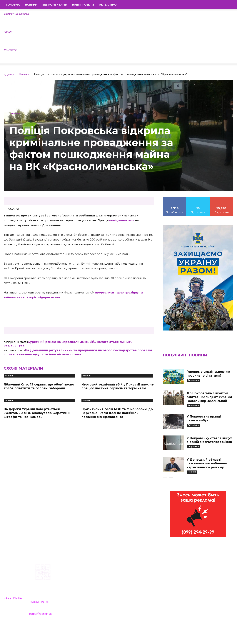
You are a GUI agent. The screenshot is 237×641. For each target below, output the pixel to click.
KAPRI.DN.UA (13, 598)
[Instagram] (211, 4)
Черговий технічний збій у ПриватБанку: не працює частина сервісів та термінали (117, 386)
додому (9, 74)
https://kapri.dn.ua (40, 613)
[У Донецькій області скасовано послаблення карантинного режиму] (173, 464)
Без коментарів (54, 4)
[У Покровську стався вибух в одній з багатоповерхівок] (173, 442)
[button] (228, 4)
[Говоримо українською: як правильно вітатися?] (173, 376)
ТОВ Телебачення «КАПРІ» (101, 588)
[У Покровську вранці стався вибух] (173, 421)
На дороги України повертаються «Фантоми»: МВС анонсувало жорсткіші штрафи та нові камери (37, 413)
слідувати (198, 198)
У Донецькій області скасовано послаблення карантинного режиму (207, 463)
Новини (31, 4)
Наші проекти (83, 4)
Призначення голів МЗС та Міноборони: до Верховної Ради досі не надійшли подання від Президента (117, 413)
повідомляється (121, 220)
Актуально (193, 380)
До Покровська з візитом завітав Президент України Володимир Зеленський (209, 397)
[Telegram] (218, 4)
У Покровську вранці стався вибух (204, 418)
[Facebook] (205, 4)
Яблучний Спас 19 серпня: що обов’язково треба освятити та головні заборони (39, 386)
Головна (13, 4)
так (174, 198)
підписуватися (221, 198)
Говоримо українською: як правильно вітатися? (208, 373)
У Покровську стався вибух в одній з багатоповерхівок (209, 440)
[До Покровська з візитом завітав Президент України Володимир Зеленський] (173, 397)
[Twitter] (224, 4)
